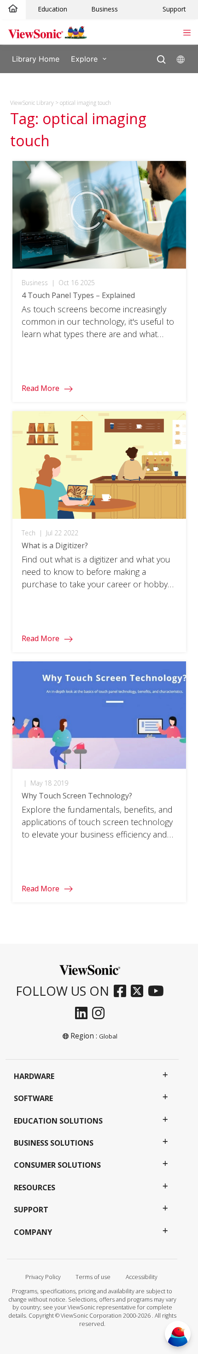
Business (104, 9)
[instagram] (100, 1013)
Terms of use (93, 1277)
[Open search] (161, 57)
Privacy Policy (43, 1277)
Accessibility (141, 1277)
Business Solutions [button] (53, 1143)
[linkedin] (83, 1013)
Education (52, 9)
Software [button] (33, 1098)
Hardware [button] (34, 1076)
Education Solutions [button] (58, 1121)
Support (174, 9)
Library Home (35, 58)
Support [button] (31, 1210)
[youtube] (158, 991)
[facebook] (122, 991)
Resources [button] (34, 1187)
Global (108, 1036)
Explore (84, 58)
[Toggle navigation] (186, 32)
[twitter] (139, 991)
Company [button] (33, 1232)
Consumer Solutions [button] (57, 1165)
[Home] (13, 9)
